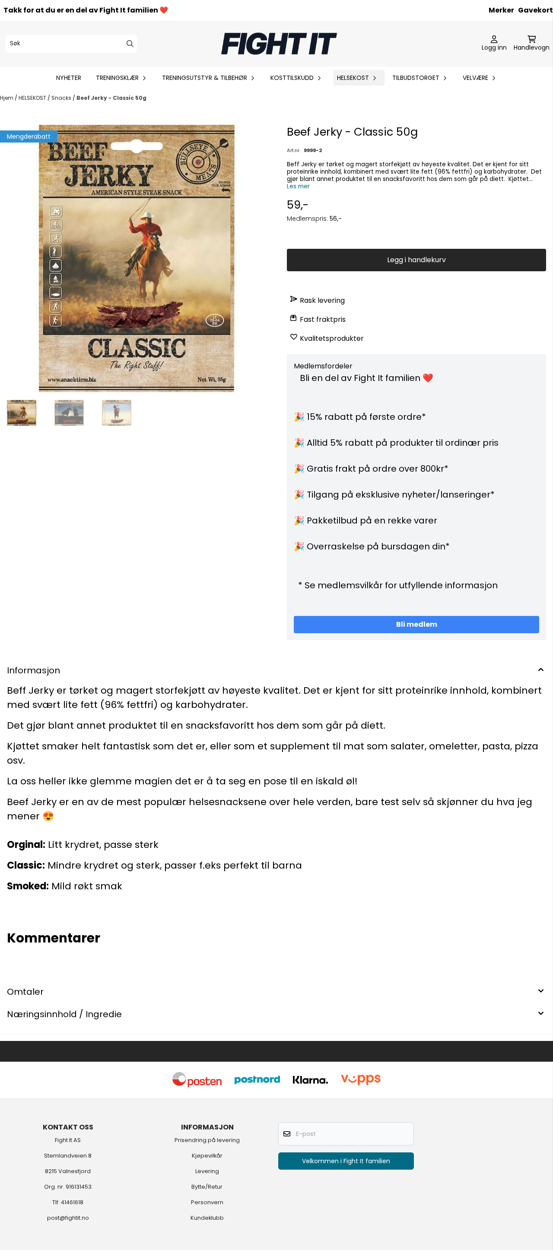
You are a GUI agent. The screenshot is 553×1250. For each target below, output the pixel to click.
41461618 (72, 1202)
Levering (207, 1171)
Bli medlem (416, 624)
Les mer (298, 186)
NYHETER (68, 77)
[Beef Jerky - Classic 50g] (136, 260)
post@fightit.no (68, 1217)
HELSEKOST (33, 98)
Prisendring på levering (207, 1140)
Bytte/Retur (206, 1186)
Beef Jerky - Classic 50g (111, 98)
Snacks (62, 98)
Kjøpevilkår (207, 1155)
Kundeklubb (207, 1217)
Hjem (7, 98)
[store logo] (279, 44)
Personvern (207, 1202)
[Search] (130, 43)
